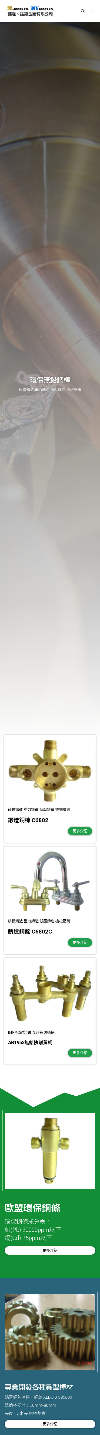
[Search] (83, 11)
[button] (80, 831)
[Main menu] (91, 11)
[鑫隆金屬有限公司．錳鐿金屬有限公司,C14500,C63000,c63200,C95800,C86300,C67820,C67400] (30, 11)
